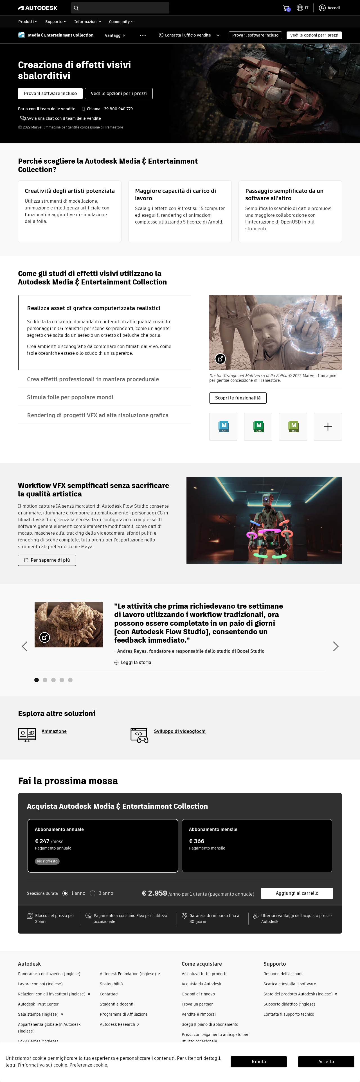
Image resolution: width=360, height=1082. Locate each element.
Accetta (326, 1061)
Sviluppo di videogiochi (180, 731)
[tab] (104, 332)
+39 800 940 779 (117, 109)
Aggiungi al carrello (297, 893)
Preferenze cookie (88, 1065)
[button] (185, 35)
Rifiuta (259, 1061)
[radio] (103, 845)
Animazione (54, 731)
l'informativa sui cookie (42, 1065)
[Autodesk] (37, 7)
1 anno (78, 893)
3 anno (106, 893)
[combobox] (120, 7)
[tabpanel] (275, 372)
